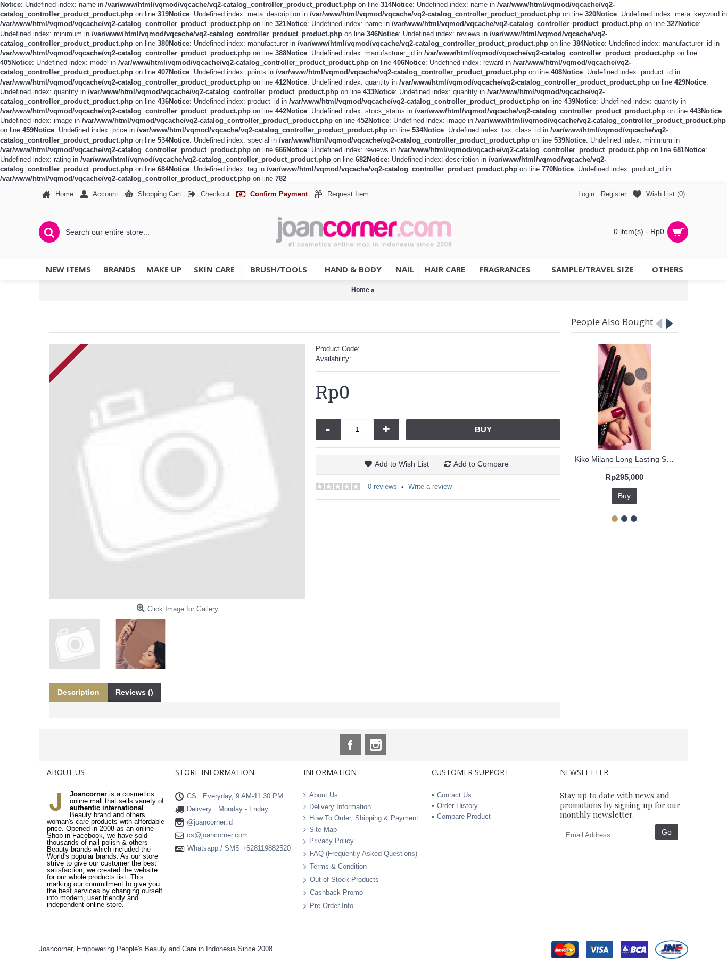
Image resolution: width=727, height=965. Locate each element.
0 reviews (382, 486)
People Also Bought (612, 321)
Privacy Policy (331, 841)
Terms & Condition (338, 866)
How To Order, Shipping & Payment (363, 818)
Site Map (323, 830)
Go (667, 832)
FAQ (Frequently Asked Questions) (363, 854)
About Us (323, 795)
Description (78, 692)
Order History (457, 806)
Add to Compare (481, 464)
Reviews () (134, 692)
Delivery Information (340, 807)
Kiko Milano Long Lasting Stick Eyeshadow (626, 459)
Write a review (430, 486)
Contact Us (454, 795)
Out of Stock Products (344, 879)
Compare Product (464, 816)
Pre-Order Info (331, 905)
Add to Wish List (402, 464)
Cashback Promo (336, 892)
